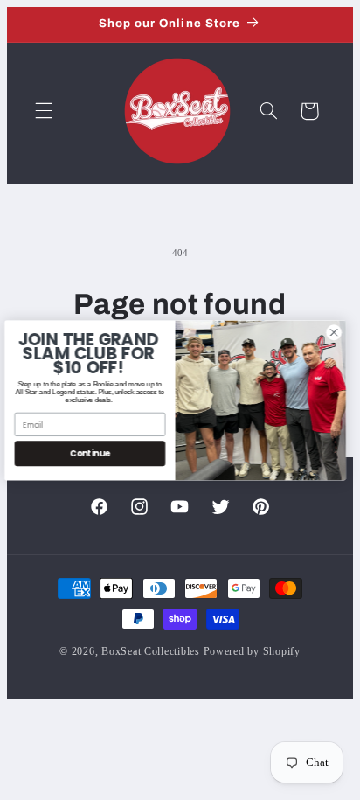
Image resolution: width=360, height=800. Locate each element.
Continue (93, 452)
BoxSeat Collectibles (150, 651)
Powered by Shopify (252, 651)
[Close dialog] (337, 331)
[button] (44, 111)
